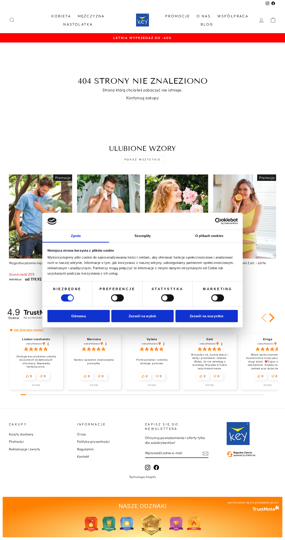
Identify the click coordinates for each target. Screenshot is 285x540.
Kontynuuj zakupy (142, 97)
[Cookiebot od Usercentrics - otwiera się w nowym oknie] (218, 221)
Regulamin (85, 449)
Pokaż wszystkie (142, 159)
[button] (271, 317)
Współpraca (232, 16)
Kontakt (83, 456)
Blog (207, 24)
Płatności (16, 441)
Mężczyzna (91, 16)
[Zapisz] (205, 453)
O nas (204, 16)
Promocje (177, 16)
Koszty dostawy (21, 434)
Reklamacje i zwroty (24, 449)
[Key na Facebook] (156, 467)
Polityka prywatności (93, 441)
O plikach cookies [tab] (209, 236)
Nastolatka (78, 24)
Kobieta (61, 16)
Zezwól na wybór (143, 316)
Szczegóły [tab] (142, 236)
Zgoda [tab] (76, 236)
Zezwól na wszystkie (206, 316)
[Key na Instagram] (147, 467)
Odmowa (78, 316)
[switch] (117, 297)
